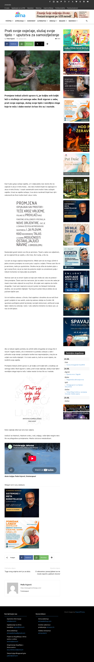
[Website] (80, 1)
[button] (86, 21)
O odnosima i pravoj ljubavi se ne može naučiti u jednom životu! (47, 572)
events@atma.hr (12, 641)
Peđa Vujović (11, 39)
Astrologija (19, 21)
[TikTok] (68, 1)
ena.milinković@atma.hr (15, 650)
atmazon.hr (50, 627)
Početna (9, 21)
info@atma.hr (11, 621)
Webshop (38, 8)
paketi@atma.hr (12, 656)
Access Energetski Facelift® (75, 365)
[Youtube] (87, 1)
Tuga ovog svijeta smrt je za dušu (17, 571)
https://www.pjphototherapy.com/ (31, 588)
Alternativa (41, 21)
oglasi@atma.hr (19, 627)
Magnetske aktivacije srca (75, 380)
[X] (72, 1)
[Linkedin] (57, 1)
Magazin (62, 21)
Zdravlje (52, 21)
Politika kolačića (60, 8)
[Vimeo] (76, 1)
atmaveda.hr (42, 633)
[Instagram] (53, 1)
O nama (7, 8)
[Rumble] (65, 1)
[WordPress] (84, 1)
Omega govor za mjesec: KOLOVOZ (74, 386)
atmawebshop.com (44, 621)
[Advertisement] (32, 145)
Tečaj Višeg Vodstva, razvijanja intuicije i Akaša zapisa (76, 393)
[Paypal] (61, 1)
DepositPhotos (80, 612)
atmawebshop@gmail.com (16, 633)
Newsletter (30, 8)
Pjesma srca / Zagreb (73, 374)
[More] (47, 44)
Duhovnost (31, 21)
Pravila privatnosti (72, 8)
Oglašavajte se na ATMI (18, 8)
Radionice (72, 21)
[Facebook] (50, 1)
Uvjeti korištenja (48, 8)
